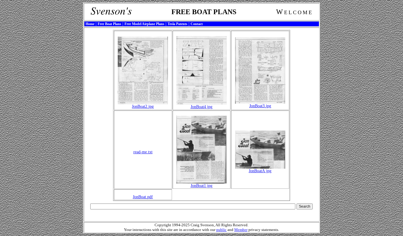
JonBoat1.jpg (201, 185)
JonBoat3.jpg (260, 106)
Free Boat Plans (109, 24)
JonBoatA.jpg (260, 171)
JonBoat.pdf (143, 197)
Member (241, 229)
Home (90, 24)
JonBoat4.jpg (201, 107)
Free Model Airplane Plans (144, 24)
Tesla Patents (177, 24)
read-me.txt (143, 152)
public (221, 229)
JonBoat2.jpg (143, 106)
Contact (197, 24)
